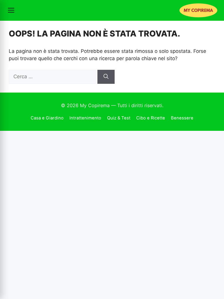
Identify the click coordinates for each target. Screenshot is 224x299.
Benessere (182, 118)
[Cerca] (106, 77)
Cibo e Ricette (150, 118)
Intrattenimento (85, 118)
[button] (11, 10)
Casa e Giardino (47, 118)
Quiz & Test (118, 118)
